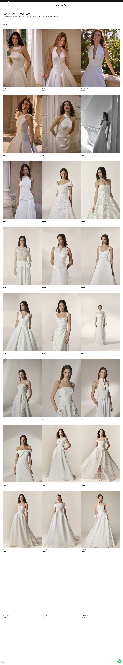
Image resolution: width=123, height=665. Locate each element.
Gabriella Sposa (6, 10)
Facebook (6, 1)
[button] (119, 661)
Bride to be (98, 5)
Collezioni (22, 5)
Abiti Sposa (16, 10)
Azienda (5, 5)
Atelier (13, 5)
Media (106, 5)
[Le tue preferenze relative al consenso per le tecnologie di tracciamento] (2, 663)
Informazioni (115, 5)
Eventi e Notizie (87, 5)
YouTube (8, 1)
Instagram (3, 1)
